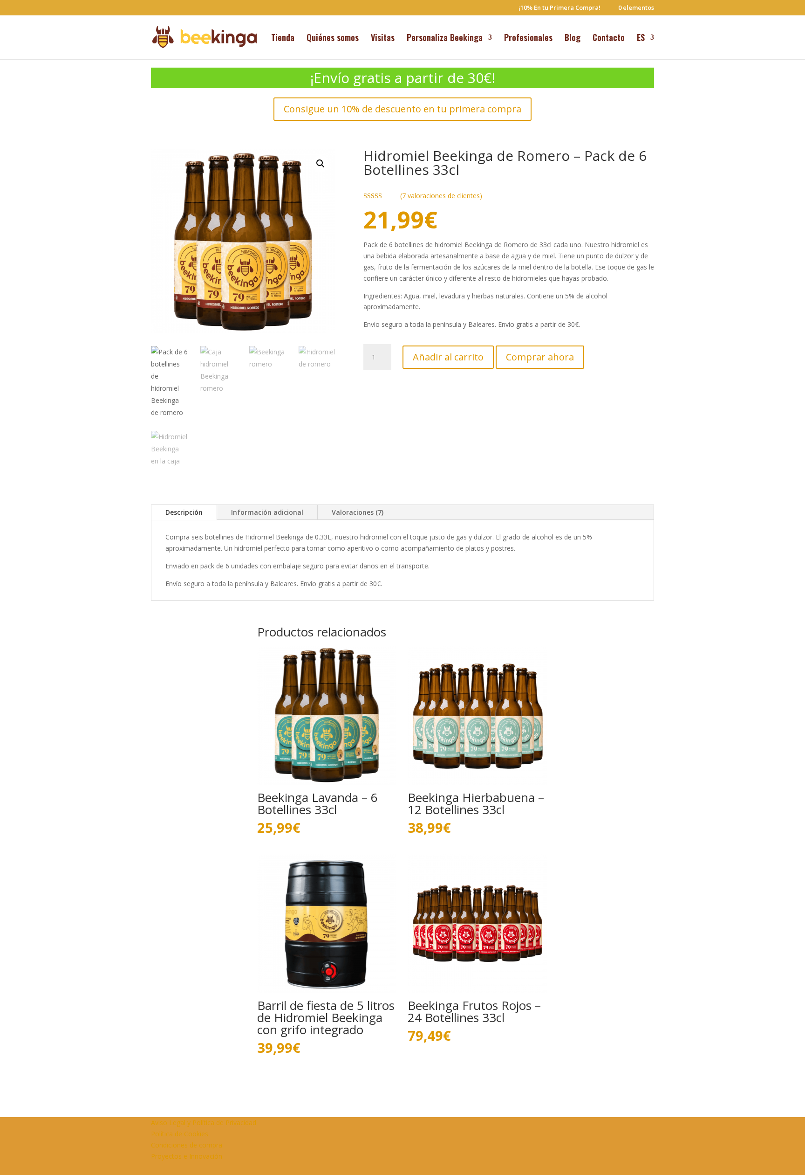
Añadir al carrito (448, 357)
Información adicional (267, 512)
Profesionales (528, 38)
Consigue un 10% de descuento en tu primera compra (402, 109)
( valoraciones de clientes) (441, 195)
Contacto (609, 38)
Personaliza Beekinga (445, 38)
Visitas (383, 38)
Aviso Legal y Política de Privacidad (203, 1122)
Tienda (282, 38)
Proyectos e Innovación (186, 1156)
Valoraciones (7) (357, 512)
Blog (572, 38)
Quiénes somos (333, 38)
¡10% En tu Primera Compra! (559, 8)
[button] (320, 163)
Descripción (184, 512)
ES (641, 38)
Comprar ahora (540, 357)
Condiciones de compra (186, 1144)
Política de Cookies (179, 1133)
